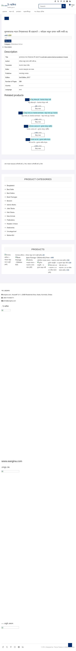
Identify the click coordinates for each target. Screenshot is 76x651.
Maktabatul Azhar (17, 44)
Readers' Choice (12, 224)
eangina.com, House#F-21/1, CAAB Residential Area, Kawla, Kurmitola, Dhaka (27, 295)
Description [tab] (8, 47)
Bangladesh (10, 185)
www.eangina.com (11, 461)
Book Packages (12, 197)
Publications (11, 220)
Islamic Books (11, 205)
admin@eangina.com (9, 301)
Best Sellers (11, 193)
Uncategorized (11, 231)
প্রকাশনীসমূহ (26, 11)
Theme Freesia (58, 647)
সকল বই (11, 11)
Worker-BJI (10, 235)
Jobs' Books (11, 208)
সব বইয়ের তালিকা (39, 11)
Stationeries (10, 227)
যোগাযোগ (18, 11)
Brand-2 (9, 201)
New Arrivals (11, 216)
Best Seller (10, 189)
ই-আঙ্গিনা (12, 4)
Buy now (8, 41)
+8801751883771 (8, 298)
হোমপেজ (4, 11)
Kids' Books (11, 212)
